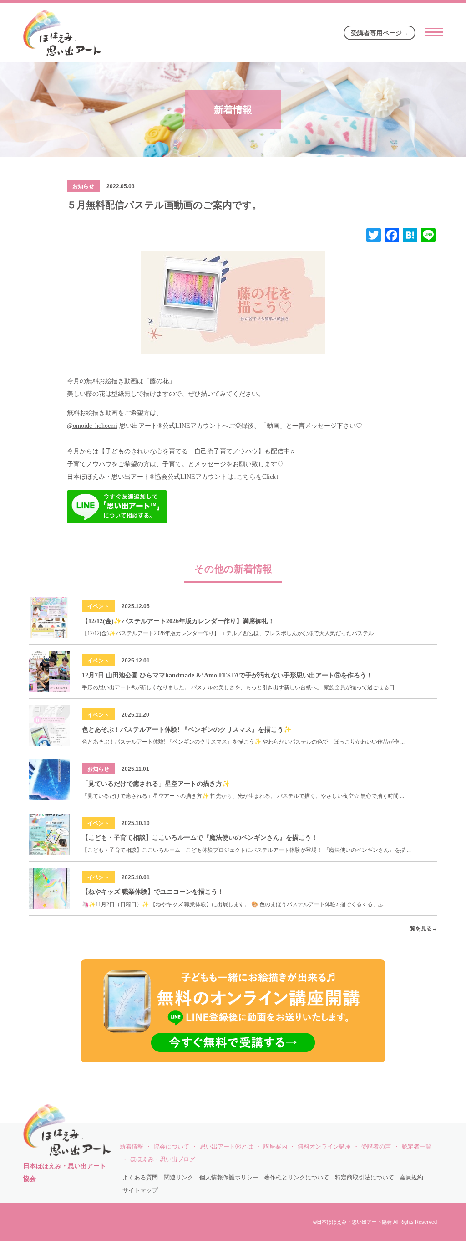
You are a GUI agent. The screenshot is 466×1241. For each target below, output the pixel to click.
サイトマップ (140, 1190)
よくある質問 (140, 1177)
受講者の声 (376, 1147)
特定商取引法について (364, 1177)
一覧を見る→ (421, 928)
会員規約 (411, 1177)
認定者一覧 (416, 1147)
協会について (171, 1147)
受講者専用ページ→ (379, 32)
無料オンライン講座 (324, 1147)
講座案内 (275, 1147)
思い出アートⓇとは (226, 1147)
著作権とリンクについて (296, 1177)
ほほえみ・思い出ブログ (162, 1159)
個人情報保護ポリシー (228, 1177)
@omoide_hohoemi (92, 425)
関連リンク (178, 1177)
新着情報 (131, 1147)
